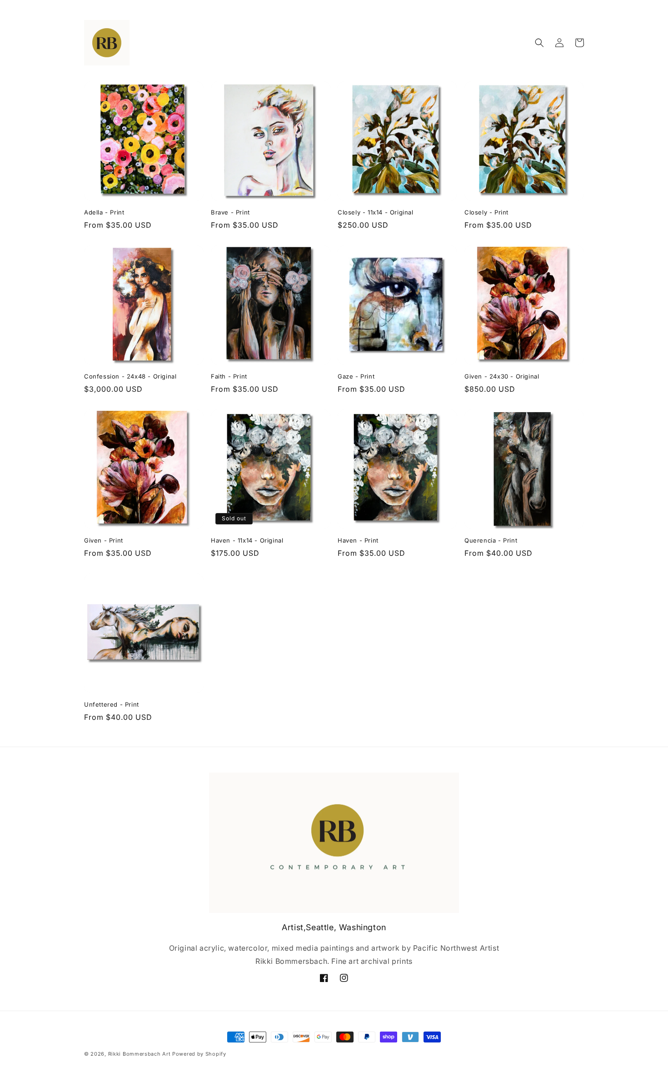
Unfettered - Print (111, 704)
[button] (539, 43)
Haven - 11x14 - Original (247, 540)
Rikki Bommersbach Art (139, 1054)
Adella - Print (104, 212)
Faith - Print (229, 376)
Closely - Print (486, 212)
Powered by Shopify (199, 1054)
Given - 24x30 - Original (501, 376)
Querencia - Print (490, 540)
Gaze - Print (356, 376)
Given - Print (103, 540)
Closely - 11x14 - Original (376, 212)
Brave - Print (230, 212)
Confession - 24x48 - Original (130, 376)
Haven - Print (358, 540)
